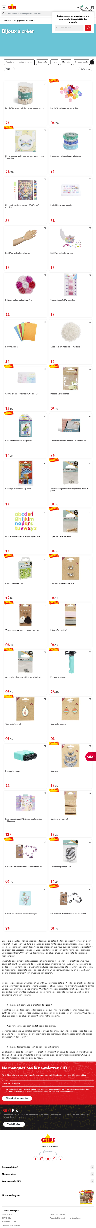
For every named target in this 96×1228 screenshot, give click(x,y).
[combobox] (48, 13)
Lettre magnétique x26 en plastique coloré (22, 537)
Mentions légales (9, 1222)
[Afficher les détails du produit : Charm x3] (70, 756)
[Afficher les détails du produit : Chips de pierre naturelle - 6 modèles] (70, 331)
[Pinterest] (54, 1158)
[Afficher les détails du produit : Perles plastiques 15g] (25, 568)
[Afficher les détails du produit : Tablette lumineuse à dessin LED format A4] (70, 425)
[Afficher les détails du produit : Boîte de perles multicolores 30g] (25, 285)
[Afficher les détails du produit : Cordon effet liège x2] (70, 803)
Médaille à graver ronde (59, 394)
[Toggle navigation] (4, 7)
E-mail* (6, 1080)
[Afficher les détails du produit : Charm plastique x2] (70, 709)
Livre (54, 62)
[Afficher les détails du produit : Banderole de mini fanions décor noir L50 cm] (70, 898)
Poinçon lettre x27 (12, 771)
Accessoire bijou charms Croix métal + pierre (23, 677)
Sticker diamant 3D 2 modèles (62, 300)
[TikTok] (60, 1158)
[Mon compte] (87, 7)
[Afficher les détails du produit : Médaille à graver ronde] (70, 378)
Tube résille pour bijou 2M (60, 867)
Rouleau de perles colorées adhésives (65, 156)
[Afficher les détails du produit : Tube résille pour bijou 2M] (70, 851)
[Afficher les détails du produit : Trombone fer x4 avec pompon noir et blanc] (25, 615)
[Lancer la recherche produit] (3, 13)
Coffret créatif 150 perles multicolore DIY (21, 394)
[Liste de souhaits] (44, 83)
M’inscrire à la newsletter (17, 1098)
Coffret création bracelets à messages (21, 914)
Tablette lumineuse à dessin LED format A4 (68, 441)
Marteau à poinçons (58, 677)
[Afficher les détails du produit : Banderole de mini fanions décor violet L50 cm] (25, 851)
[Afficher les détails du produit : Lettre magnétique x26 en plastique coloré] (25, 521)
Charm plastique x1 (13, 724)
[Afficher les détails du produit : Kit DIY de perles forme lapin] (70, 238)
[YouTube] (48, 1158)
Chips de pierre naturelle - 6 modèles (65, 347)
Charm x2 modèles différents (62, 584)
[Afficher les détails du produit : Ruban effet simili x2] (70, 615)
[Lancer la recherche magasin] (88, 28)
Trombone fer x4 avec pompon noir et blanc (23, 630)
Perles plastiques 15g (14, 584)
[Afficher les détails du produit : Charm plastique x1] (25, 709)
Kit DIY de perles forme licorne (17, 253)
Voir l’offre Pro (14, 1124)
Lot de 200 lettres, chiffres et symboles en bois (24, 108)
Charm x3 (54, 771)
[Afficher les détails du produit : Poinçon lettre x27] (25, 756)
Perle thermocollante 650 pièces (18, 441)
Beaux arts (42, 62)
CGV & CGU (6, 1218)
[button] (80, 7)
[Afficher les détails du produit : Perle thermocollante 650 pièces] (25, 425)
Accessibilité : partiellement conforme (65, 1218)
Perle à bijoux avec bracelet (61, 205)
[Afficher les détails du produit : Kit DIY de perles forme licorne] (25, 238)
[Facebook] (35, 1158)
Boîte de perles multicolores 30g (18, 300)
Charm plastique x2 (58, 724)
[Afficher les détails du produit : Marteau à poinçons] (70, 662)
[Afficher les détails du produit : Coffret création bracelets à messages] (25, 898)
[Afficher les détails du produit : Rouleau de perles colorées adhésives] (70, 140)
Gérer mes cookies (57, 1214)
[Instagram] (41, 1158)
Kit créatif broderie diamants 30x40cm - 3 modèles (22, 206)
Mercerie (66, 62)
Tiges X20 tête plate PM (60, 537)
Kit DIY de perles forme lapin (61, 253)
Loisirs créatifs (81, 62)
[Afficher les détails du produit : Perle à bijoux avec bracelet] (70, 189)
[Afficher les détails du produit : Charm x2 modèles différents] (70, 568)
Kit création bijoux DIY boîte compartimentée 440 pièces (23, 820)
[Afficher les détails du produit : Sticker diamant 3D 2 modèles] (70, 285)
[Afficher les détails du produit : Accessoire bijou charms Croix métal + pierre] (25, 662)
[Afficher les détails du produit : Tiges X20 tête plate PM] (70, 521)
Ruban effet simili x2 (58, 630)
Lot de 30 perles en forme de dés (64, 108)
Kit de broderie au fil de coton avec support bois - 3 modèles (25, 157)
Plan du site (7, 1214)
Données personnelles (11, 1226)
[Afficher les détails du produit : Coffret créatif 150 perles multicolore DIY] (25, 378)
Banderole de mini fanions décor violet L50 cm (23, 867)
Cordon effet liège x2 (59, 819)
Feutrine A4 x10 (11, 347)
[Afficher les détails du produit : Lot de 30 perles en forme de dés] (70, 93)
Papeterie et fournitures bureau (19, 62)
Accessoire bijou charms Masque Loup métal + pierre (69, 490)
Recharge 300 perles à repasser (18, 489)
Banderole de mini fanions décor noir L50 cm (68, 914)
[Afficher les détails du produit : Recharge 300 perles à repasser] (25, 473)
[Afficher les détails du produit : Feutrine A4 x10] (25, 331)
